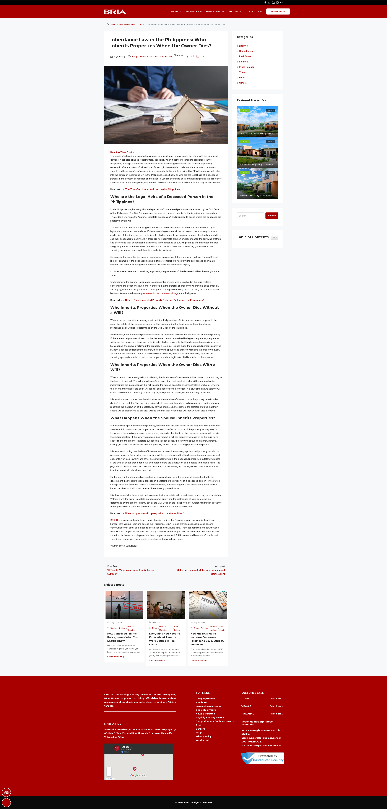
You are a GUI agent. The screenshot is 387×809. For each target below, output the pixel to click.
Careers (200, 728)
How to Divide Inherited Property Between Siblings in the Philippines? (164, 300)
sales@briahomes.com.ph (265, 730)
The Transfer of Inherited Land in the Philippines (152, 189)
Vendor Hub (202, 740)
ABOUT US (176, 11)
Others (243, 82)
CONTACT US (252, 11)
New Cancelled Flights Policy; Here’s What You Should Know (122, 637)
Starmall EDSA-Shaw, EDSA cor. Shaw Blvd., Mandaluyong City (140, 729)
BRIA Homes (117, 520)
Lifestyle (121, 628)
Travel (242, 72)
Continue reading (115, 656)
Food (242, 77)
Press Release (246, 66)
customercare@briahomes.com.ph (261, 745)
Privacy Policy (203, 736)
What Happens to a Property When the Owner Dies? (154, 513)
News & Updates (127, 24)
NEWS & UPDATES (215, 11)
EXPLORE (233, 11)
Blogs (141, 24)
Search (272, 215)
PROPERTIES (192, 11)
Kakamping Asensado (208, 706)
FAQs (199, 732)
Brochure (201, 702)
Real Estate (166, 56)
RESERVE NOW (278, 11)
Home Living (246, 51)
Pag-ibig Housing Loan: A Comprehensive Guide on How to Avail (215, 721)
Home (112, 24)
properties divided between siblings (159, 293)
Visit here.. (276, 698)
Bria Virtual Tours (206, 710)
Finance (204, 628)
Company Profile (205, 698)
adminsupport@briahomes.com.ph (261, 738)
